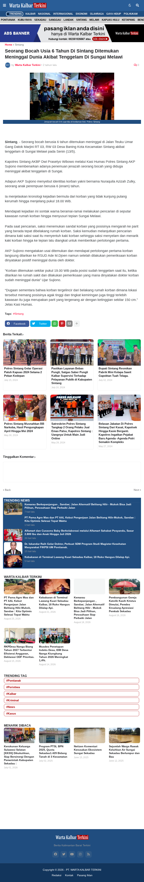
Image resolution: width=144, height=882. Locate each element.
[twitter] (64, 854)
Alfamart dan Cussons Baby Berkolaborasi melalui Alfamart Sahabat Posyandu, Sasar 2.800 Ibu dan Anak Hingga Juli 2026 (79, 532)
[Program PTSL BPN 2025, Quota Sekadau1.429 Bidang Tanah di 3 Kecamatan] (54, 735)
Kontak (69, 875)
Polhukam (131, 13)
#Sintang (18, 313)
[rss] (88, 854)
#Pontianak (13, 680)
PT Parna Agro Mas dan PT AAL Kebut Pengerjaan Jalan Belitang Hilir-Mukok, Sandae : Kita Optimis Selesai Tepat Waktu (80, 519)
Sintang (81, 19)
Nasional (44, 13)
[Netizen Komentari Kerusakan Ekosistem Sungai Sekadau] (89, 735)
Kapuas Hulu (110, 19)
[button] (4, 5)
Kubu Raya (25, 19)
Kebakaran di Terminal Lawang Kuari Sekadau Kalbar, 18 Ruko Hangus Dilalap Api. (77, 557)
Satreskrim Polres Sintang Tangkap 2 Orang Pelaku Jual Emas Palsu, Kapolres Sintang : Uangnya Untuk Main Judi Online (72, 431)
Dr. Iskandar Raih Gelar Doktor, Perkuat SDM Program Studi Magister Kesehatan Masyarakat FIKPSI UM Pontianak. (75, 545)
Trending (15, 13)
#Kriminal (12, 700)
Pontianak (8, 19)
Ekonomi (81, 13)
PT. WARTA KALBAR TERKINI (83, 869)
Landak (69, 19)
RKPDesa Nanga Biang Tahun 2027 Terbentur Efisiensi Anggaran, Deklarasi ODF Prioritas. (19, 651)
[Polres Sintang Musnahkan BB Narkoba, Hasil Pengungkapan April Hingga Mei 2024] (24, 408)
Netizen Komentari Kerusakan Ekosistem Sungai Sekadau (88, 750)
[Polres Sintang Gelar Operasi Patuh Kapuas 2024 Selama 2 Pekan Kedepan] (24, 352)
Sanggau (55, 19)
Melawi (94, 19)
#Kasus (11, 713)
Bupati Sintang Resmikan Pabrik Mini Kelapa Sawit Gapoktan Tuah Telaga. (115, 372)
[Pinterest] (62, 323)
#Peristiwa (13, 687)
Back (8, 489)
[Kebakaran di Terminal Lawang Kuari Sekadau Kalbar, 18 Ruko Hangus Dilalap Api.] (13, 561)
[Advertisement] (72, 802)
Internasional (63, 13)
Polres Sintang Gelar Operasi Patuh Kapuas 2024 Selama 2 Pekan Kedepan (23, 372)
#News (10, 706)
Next (136, 489)
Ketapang (128, 19)
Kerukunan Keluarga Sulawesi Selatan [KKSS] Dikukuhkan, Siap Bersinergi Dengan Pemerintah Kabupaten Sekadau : (19, 755)
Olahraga (97, 13)
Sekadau (40, 19)
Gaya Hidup (113, 13)
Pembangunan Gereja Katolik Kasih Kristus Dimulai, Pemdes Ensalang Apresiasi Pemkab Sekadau (122, 604)
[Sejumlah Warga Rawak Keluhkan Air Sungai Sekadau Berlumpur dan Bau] (124, 735)
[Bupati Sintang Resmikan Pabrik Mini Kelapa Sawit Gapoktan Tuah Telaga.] (119, 352)
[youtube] (72, 854)
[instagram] (80, 854)
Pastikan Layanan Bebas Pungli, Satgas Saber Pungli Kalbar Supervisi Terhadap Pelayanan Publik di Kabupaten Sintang (71, 376)
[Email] (69, 323)
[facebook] (55, 854)
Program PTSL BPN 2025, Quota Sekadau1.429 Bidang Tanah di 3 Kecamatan (53, 751)
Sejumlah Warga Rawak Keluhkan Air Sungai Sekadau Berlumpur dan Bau (124, 751)
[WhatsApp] (55, 323)
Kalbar (30, 13)
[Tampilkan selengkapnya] (77, 323)
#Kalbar (11, 693)
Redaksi (56, 875)
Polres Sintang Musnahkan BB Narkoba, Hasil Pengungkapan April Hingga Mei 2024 (24, 427)
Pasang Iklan (84, 875)
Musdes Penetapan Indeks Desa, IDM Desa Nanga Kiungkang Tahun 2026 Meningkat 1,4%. (53, 653)
